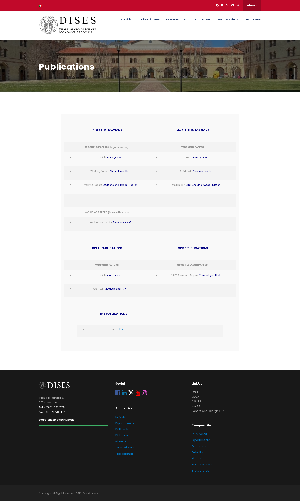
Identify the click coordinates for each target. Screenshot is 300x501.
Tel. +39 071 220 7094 (52, 407)
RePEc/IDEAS (114, 157)
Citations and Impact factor (120, 185)
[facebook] (217, 5)
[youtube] (232, 5)
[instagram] (238, 5)
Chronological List (202, 171)
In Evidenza (128, 19)
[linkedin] (222, 5)
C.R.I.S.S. (197, 401)
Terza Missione (228, 19)
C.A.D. (195, 397)
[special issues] (122, 222)
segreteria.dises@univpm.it (56, 419)
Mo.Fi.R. (196, 406)
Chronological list (119, 171)
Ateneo (252, 5)
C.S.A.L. (196, 392)
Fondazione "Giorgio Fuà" (208, 411)
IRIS (121, 329)
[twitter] (227, 5)
